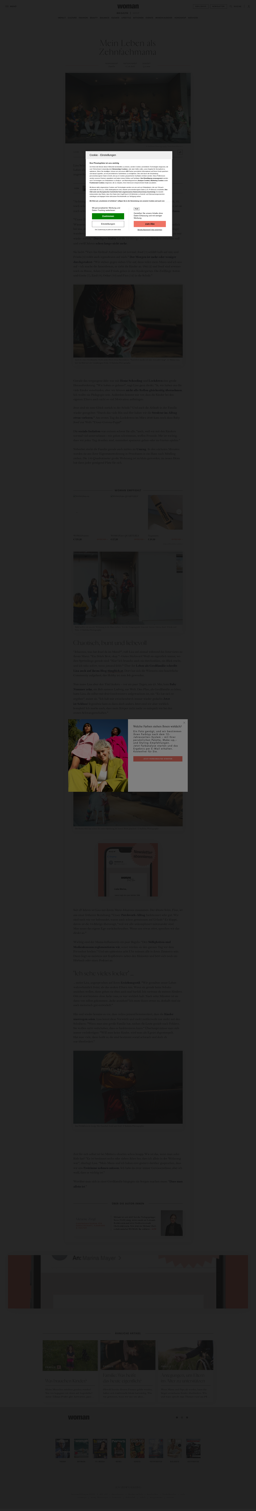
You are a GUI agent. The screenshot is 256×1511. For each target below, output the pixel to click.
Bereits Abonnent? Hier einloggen (150, 230)
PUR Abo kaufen (150, 224)
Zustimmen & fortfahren (108, 216)
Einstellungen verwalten (108, 224)
